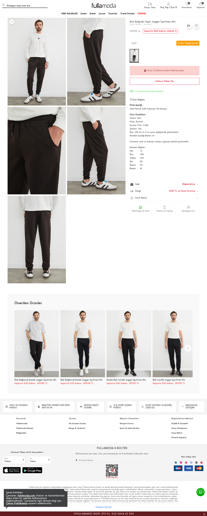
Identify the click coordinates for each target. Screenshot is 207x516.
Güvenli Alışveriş (178, 437)
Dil (31, 459)
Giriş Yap (164, 7)
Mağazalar (21, 433)
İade (158, 184)
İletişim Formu (127, 423)
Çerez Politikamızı (17, 503)
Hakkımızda (21, 423)
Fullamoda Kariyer (24, 428)
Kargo (165, 191)
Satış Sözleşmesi (179, 428)
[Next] (187, 348)
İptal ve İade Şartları (130, 428)
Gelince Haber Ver (164, 81)
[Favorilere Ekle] (195, 26)
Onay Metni (176, 433)
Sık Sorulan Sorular (77, 423)
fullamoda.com (26, 495)
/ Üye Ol (173, 7)
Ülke (6, 459)
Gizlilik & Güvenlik (179, 423)
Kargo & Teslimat (77, 428)
